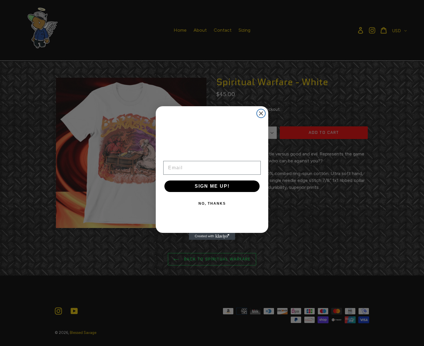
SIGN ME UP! (212, 186)
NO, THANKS (212, 203)
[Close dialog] (261, 113)
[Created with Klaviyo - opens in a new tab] (212, 236)
